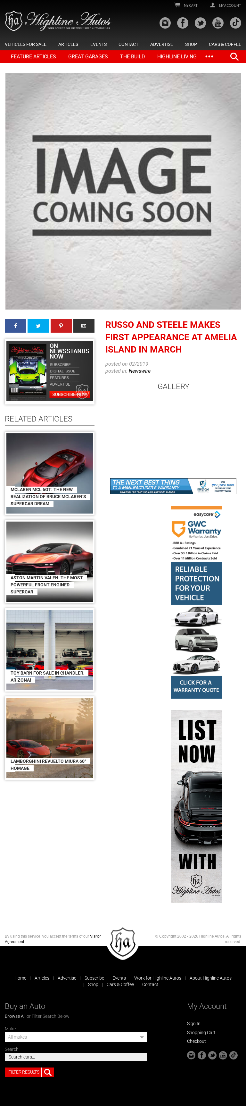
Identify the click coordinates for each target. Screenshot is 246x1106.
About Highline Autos (211, 978)
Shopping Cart (201, 1032)
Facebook (15, 326)
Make (10, 1028)
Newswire (140, 371)
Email (83, 326)
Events (98, 44)
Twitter (38, 326)
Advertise (161, 44)
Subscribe (94, 978)
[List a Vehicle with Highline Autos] (196, 806)
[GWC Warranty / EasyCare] (196, 602)
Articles (68, 44)
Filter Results (23, 1072)
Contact (128, 44)
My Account (229, 5)
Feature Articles (33, 57)
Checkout (196, 1041)
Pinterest (61, 326)
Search (12, 1049)
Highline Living (177, 57)
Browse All (15, 1016)
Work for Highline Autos (157, 978)
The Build (132, 57)
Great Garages (88, 57)
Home (20, 978)
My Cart (190, 5)
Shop (191, 44)
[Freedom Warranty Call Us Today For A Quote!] (173, 486)
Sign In (194, 1023)
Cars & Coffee (225, 44)
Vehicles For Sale (25, 44)
